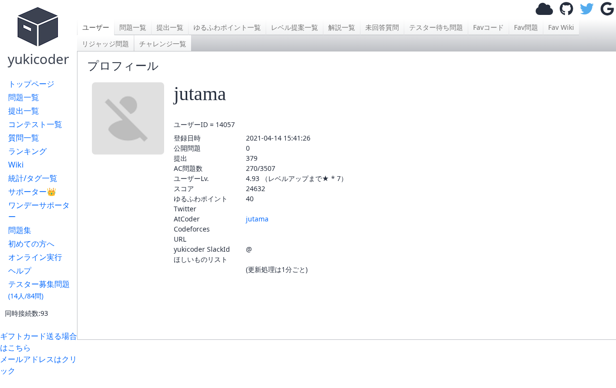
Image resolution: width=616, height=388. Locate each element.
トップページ (31, 83)
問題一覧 (23, 97)
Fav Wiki (561, 27)
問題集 (19, 230)
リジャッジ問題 (105, 43)
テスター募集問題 (39, 289)
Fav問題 (526, 27)
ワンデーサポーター (39, 211)
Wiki (16, 164)
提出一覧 (23, 110)
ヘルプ (19, 270)
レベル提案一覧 (294, 27)
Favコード (488, 27)
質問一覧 (23, 137)
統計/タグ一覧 (32, 178)
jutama (257, 218)
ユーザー (95, 27)
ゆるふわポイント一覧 (227, 27)
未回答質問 (382, 27)
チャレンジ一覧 (162, 43)
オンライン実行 (35, 257)
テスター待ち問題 (436, 27)
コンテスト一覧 (35, 124)
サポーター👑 (32, 191)
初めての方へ (31, 243)
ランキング (27, 151)
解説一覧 (341, 27)
